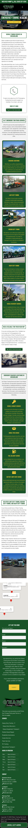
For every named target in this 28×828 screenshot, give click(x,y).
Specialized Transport (8, 747)
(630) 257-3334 (21, 2)
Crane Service (6, 738)
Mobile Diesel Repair (8, 732)
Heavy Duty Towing (14, 266)
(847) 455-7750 (8, 802)
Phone (4, 641)
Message (4, 647)
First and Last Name (7, 628)
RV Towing (5, 744)
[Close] (17, 595)
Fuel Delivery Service (14, 456)
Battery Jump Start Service (14, 477)
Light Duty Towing (14, 195)
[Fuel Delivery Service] (14, 451)
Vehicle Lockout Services (14, 406)
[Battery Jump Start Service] (14, 472)
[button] (11, 592)
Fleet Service (6, 741)
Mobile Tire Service (14, 433)
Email (4, 634)
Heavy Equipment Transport (11, 729)
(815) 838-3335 (8, 793)
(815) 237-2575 (21, 4)
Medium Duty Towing (14, 229)
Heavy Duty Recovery (9, 726)
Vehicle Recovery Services (14, 304)
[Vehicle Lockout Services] (14, 402)
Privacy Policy (9, 713)
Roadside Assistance (14, 161)
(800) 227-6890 (14, 106)
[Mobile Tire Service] (14, 428)
